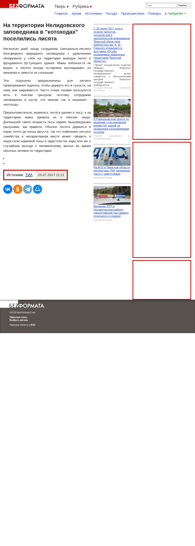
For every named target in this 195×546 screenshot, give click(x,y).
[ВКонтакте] (7, 189)
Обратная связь (18, 317)
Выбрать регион (19, 320)
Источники (93, 13)
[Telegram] (27, 189)
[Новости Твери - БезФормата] (23, 5)
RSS (33, 325)
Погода (111, 13)
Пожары (154, 13)
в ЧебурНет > (175, 13)
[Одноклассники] (17, 189)
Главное (61, 13)
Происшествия (132, 13)
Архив (76, 13)
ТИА (29, 175)
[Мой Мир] (37, 189)
